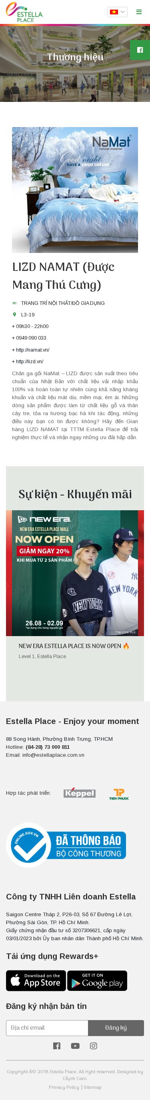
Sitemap (93, 1088)
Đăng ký (116, 1028)
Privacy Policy (64, 1088)
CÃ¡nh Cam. (75, 1079)
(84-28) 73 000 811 (48, 747)
